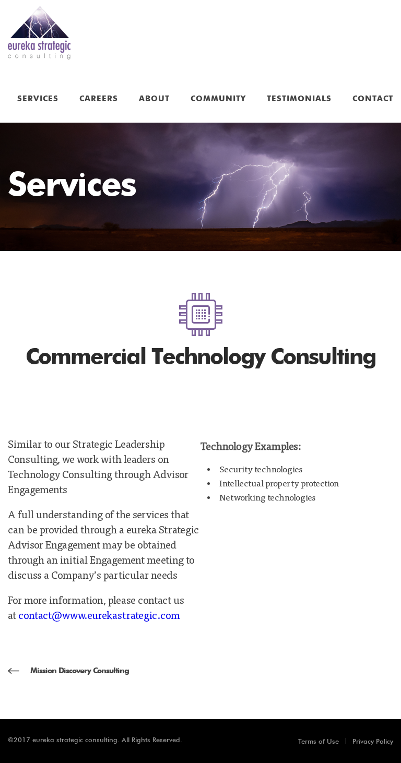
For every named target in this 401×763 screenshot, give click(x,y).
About (154, 99)
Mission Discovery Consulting (79, 671)
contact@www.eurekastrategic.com (99, 614)
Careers (98, 99)
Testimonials (299, 99)
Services (37, 99)
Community (218, 99)
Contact (372, 99)
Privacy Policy (372, 741)
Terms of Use (318, 741)
